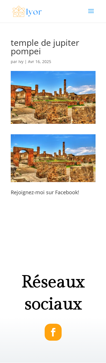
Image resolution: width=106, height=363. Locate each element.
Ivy (20, 61)
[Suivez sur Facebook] (53, 332)
